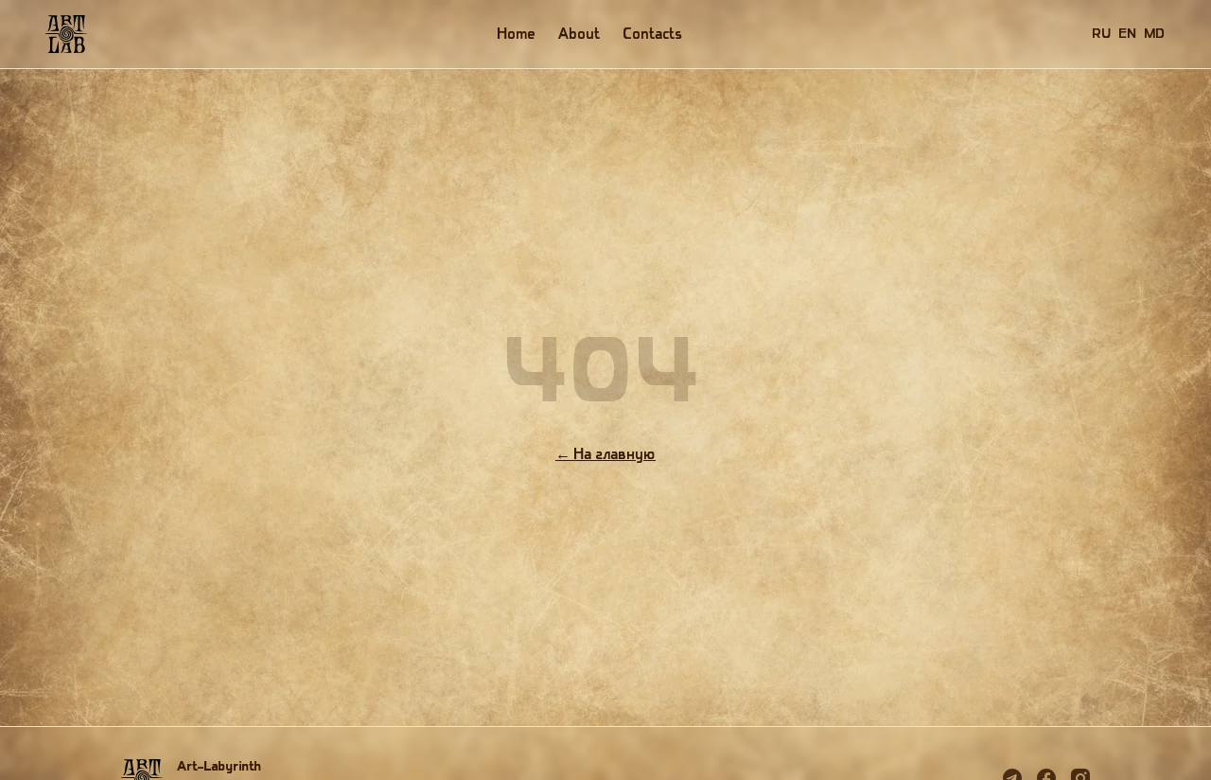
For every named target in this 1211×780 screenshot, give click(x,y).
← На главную (605, 454)
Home (517, 34)
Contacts (653, 34)
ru (1102, 34)
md (1155, 34)
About (580, 34)
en (1128, 34)
